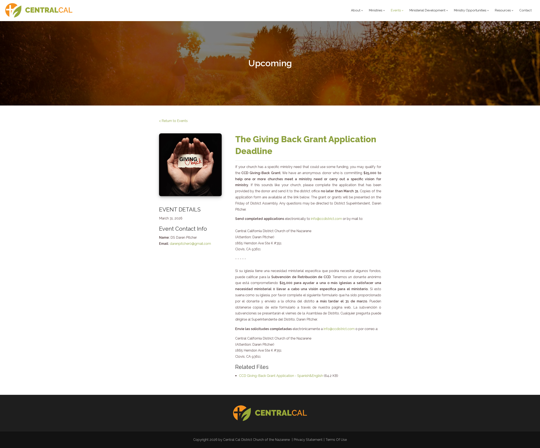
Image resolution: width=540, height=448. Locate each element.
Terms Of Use (336, 440)
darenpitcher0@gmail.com (190, 244)
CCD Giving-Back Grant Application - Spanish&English (281, 376)
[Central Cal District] (38, 10)
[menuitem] (357, 10)
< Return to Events (173, 121)
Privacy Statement (308, 440)
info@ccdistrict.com (326, 219)
